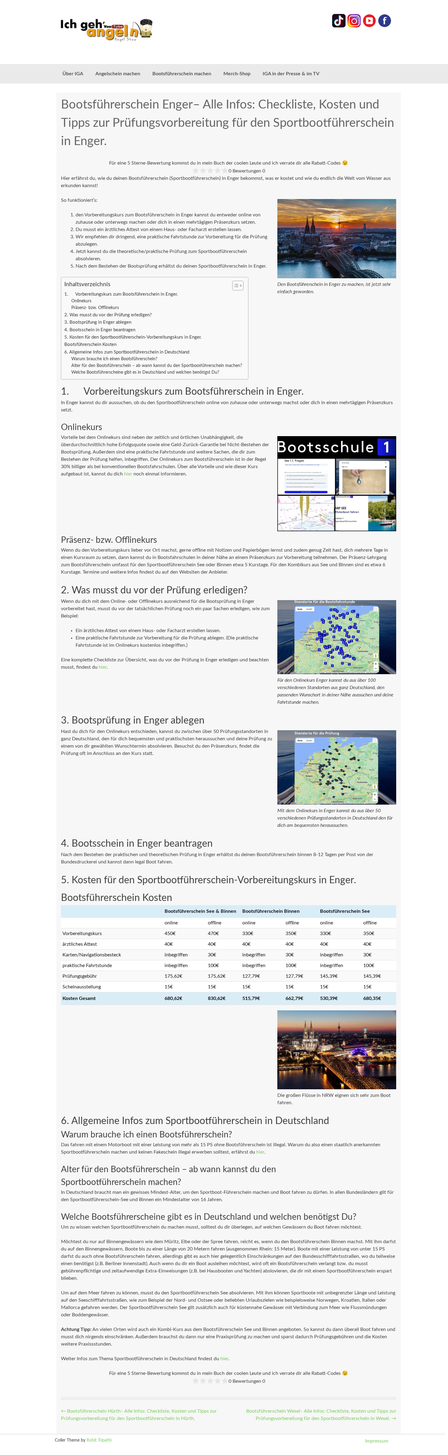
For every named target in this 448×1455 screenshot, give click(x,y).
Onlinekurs (81, 301)
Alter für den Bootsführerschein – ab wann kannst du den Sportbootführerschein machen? (156, 366)
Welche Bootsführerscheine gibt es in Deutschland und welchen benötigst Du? (145, 372)
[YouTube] (369, 26)
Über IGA (72, 73)
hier (128, 473)
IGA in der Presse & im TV (291, 73)
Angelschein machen (117, 73)
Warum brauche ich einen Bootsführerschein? (114, 359)
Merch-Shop (237, 73)
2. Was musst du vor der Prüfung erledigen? (108, 315)
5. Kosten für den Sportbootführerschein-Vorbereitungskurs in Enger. (133, 337)
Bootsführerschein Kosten (90, 344)
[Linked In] (339, 26)
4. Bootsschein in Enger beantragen (99, 330)
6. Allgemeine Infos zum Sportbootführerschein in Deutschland (126, 352)
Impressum (376, 1441)
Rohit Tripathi (99, 1440)
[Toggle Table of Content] (235, 285)
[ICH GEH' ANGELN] (123, 30)
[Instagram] (354, 26)
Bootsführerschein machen (181, 73)
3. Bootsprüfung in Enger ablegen (97, 322)
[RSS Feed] (385, 26)
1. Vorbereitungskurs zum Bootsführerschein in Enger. (121, 294)
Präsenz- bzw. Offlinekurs (95, 308)
